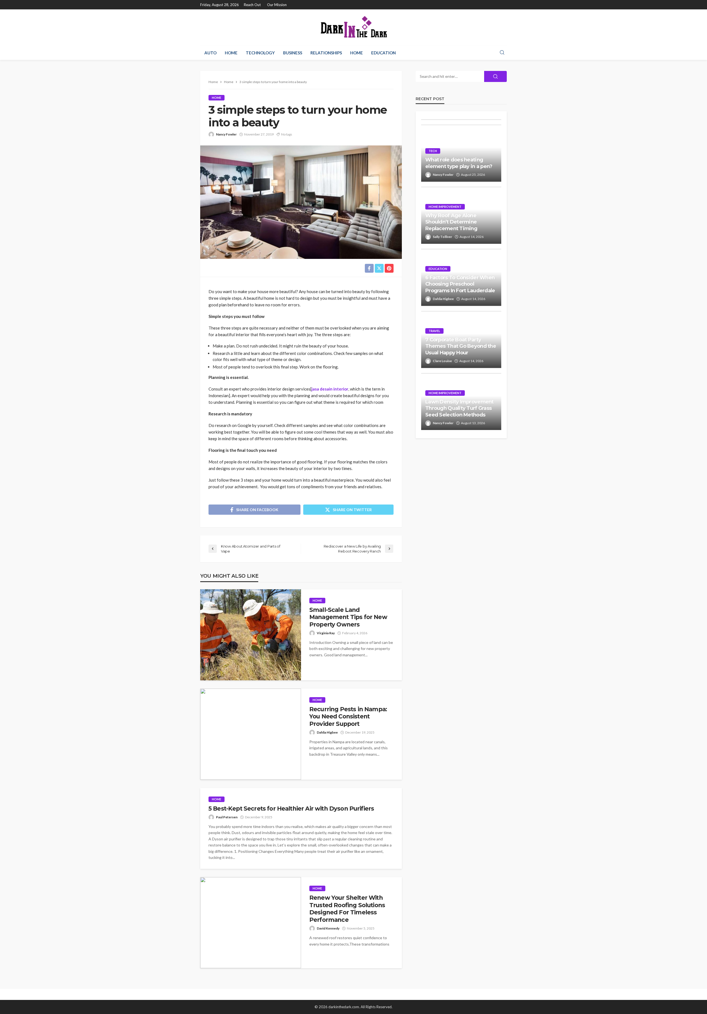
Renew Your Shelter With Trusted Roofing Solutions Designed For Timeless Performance (347, 908)
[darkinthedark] (353, 27)
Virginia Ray (326, 633)
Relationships (326, 52)
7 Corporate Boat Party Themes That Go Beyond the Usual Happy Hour (460, 346)
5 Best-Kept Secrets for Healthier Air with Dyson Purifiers (291, 808)
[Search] (502, 53)
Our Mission (277, 4)
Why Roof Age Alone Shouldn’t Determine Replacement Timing (451, 222)
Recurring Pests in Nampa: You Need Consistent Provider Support (348, 716)
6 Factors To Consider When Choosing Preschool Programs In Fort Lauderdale (460, 284)
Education (383, 52)
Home (231, 52)
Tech (433, 151)
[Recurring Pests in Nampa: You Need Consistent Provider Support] (250, 734)
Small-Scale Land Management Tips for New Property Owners (348, 617)
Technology (260, 52)
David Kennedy (328, 928)
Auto (210, 52)
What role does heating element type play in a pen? (458, 163)
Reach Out (252, 4)
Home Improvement (445, 206)
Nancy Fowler (226, 134)
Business (292, 52)
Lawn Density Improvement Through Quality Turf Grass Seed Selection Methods (459, 408)
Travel (434, 331)
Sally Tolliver (442, 237)
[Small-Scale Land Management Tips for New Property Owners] (250, 634)
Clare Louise (442, 361)
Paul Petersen (227, 817)
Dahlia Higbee (327, 732)
